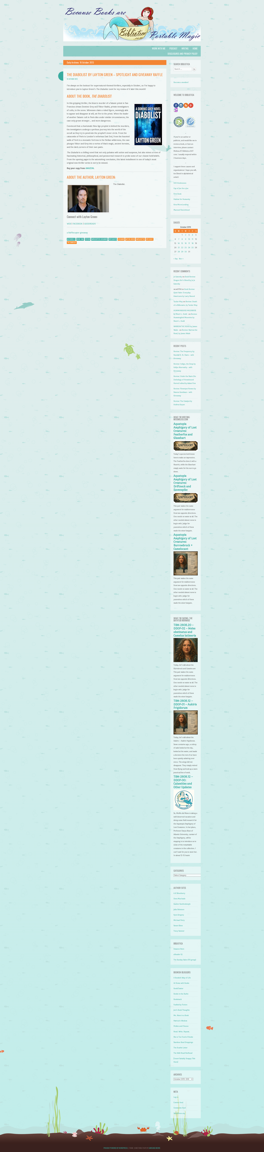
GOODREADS (90, 224)
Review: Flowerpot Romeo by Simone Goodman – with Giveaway (185, 392)
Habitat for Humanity (182, 199)
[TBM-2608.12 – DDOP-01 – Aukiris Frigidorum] (186, 734)
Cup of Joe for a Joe (181, 188)
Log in (176, 1097)
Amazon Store (179, 949)
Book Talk (80, 239)
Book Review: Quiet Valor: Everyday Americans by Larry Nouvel (184, 292)
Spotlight (149, 239)
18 (192, 243)
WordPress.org (179, 1113)
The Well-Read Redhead (183, 1053)
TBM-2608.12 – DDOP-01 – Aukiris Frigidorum (185, 704)
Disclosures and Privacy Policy (182, 53)
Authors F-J (71, 239)
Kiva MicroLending (181, 205)
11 (192, 239)
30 (186, 252)
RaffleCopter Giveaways (99, 239)
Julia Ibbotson (179, 909)
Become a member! (181, 82)
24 (189, 248)
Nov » (181, 259)
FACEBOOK (77, 224)
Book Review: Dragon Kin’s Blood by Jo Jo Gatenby (185, 280)
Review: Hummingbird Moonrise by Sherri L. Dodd (185, 317)
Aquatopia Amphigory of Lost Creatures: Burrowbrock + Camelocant (185, 541)
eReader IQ (178, 954)
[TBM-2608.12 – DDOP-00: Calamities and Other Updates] (184, 810)
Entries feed (178, 1102)
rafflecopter (140, 239)
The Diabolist (71, 242)
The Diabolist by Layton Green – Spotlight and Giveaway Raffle (115, 74)
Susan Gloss (178, 926)
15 (182, 243)
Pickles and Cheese (181, 1026)
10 (189, 239)
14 (179, 243)
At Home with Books (181, 983)
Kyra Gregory (179, 915)
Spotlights (112, 239)
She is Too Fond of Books (183, 1037)
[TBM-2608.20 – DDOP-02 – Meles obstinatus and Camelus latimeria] (186, 661)
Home (195, 48)
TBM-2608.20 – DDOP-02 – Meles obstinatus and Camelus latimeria (185, 630)
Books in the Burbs (181, 994)
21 (179, 248)
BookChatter (178, 988)
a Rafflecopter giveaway (77, 232)
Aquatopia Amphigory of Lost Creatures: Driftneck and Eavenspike (185, 482)
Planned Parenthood (182, 210)
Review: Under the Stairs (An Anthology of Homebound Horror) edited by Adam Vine (185, 379)
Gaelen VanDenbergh (182, 904)
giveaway (121, 239)
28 (179, 252)
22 (182, 248)
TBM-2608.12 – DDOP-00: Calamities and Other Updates (183, 782)
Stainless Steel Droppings (183, 1042)
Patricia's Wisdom (180, 1021)
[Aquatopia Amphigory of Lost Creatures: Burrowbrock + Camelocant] (186, 575)
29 (182, 252)
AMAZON (90, 168)
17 (189, 243)
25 (192, 248)
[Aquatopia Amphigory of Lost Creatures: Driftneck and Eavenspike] (186, 502)
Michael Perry (179, 920)
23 (186, 248)
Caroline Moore (154, 1148)
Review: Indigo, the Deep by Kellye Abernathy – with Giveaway (185, 367)
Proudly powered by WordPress (116, 1148)
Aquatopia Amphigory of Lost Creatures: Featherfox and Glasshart (185, 431)
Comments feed (180, 1108)
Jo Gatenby (178, 277)
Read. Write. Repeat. (182, 1032)
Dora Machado (179, 899)
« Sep (176, 259)
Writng (185, 48)
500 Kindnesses (180, 183)
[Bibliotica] (132, 44)
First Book (177, 194)
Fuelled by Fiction (180, 1005)
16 (186, 243)
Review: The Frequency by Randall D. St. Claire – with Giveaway (184, 354)
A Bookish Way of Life (182, 978)
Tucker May (178, 302)
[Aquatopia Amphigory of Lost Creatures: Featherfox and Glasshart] (186, 451)
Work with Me (158, 48)
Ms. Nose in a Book (181, 1015)
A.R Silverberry (179, 893)
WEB (69, 224)
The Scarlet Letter (180, 1048)
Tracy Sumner (179, 931)
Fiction (87, 239)
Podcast (173, 48)
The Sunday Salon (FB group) (185, 960)
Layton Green (130, 239)
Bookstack (178, 999)
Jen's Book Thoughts (182, 1010)
